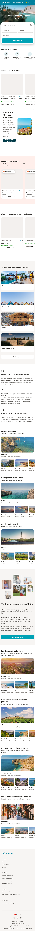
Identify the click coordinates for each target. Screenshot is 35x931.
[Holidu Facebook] (20, 917)
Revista (4, 867)
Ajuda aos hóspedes (7, 875)
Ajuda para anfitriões (7, 878)
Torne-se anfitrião (17, 637)
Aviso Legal (9, 926)
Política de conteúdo (8, 928)
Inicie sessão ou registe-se (9, 140)
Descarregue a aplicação (8, 903)
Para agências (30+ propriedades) (11, 894)
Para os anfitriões (6, 892)
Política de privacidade (23, 926)
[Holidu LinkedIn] (17, 917)
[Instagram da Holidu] (14, 917)
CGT (14, 926)
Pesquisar (17, 41)
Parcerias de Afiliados (7, 883)
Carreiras (4, 862)
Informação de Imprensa (8, 881)
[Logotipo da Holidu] (5, 2)
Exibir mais (16, 357)
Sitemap (17, 928)
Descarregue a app (18, 2)
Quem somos (5, 864)
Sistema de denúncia (26, 928)
